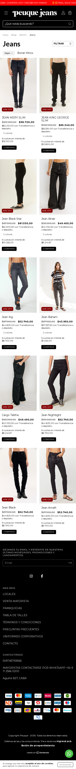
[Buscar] (70, 24)
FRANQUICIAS (12, 608)
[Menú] (6, 13)
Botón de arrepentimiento (38, 745)
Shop (14, 34)
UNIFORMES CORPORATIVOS (23, 636)
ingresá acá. (64, 741)
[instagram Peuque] (32, 576)
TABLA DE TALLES (15, 615)
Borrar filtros (25, 53)
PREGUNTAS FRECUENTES (21, 629)
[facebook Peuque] (42, 576)
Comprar (9, 147)
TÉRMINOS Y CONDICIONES (22, 622)
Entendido (65, 765)
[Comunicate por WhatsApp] (69, 754)
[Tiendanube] (38, 753)
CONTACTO (10, 643)
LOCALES (9, 594)
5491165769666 (12, 660)
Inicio (5, 34)
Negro (7, 53)
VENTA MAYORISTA (16, 601)
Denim (23, 34)
